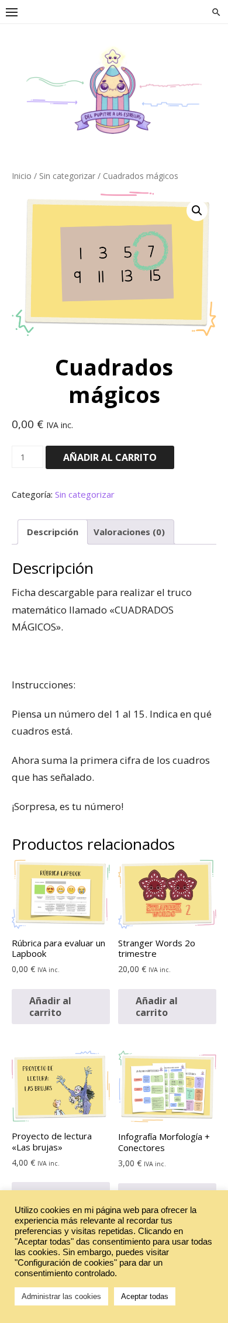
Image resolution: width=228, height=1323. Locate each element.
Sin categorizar (67, 175)
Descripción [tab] (52, 532)
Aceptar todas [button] (144, 1296)
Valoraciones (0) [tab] (129, 532)
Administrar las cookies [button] (61, 1296)
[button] (197, 210)
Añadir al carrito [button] (50, 1006)
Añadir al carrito (110, 457)
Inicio (22, 175)
